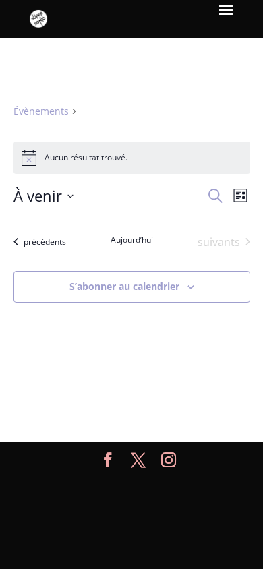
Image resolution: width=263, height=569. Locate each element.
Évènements (41, 110)
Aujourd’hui (132, 240)
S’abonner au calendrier (124, 286)
